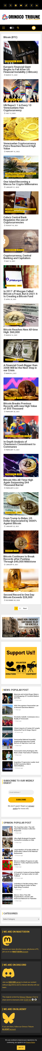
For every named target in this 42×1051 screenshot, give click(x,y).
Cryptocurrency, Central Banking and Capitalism (17, 257)
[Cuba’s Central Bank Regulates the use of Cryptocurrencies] (21, 202)
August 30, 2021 (12, 225)
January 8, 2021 (12, 564)
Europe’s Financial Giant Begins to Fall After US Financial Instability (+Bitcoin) (21, 69)
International (10, 61)
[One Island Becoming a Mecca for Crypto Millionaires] (21, 167)
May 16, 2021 (10, 261)
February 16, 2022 (13, 151)
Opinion (20, 250)
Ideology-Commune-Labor (14, 436)
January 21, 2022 (12, 187)
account (20, 952)
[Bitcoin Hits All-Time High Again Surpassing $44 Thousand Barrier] (21, 465)
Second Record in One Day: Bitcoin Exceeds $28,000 (19, 596)
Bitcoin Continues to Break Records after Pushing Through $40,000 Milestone (20, 559)
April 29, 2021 (11, 299)
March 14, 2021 (12, 335)
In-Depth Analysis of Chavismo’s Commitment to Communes (20, 444)
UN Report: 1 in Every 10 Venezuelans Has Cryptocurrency (17, 108)
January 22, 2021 (12, 526)
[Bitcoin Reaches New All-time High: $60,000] (21, 315)
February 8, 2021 (12, 488)
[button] (3, 29)
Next (25, 608)
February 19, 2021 (13, 450)
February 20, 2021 (13, 411)
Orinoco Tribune (25, 997)
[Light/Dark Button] (12, 28)
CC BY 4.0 (27, 1000)
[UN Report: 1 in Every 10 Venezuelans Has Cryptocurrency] (21, 90)
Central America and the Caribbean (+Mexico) (20, 173)
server (15, 982)
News (19, 61)
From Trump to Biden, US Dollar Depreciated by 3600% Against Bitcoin (20, 521)
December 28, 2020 (13, 600)
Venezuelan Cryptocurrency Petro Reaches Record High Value (20, 146)
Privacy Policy (30, 1042)
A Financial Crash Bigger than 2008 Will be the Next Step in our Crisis (20, 368)
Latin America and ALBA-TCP (15, 176)
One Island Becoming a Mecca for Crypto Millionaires (21, 183)
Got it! (21, 1047)
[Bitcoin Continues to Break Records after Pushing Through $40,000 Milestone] (21, 542)
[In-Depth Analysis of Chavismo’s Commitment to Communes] (21, 427)
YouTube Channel (31, 28)
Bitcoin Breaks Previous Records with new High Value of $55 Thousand (20, 406)
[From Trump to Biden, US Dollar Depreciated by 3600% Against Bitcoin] (21, 503)
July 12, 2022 (11, 113)
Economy (9, 137)
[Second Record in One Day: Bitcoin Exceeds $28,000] (21, 580)
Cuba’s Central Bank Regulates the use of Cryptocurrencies (16, 220)
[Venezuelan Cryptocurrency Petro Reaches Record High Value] (21, 129)
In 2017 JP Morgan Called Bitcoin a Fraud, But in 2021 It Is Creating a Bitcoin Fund (20, 294)
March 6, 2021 (11, 373)
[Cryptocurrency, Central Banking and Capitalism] (21, 241)
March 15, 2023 (12, 75)
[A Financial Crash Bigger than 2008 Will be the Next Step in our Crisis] (21, 350)
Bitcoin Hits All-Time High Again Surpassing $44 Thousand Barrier (18, 482)
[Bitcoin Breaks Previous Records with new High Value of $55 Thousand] (21, 389)
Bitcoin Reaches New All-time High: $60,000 (21, 331)
